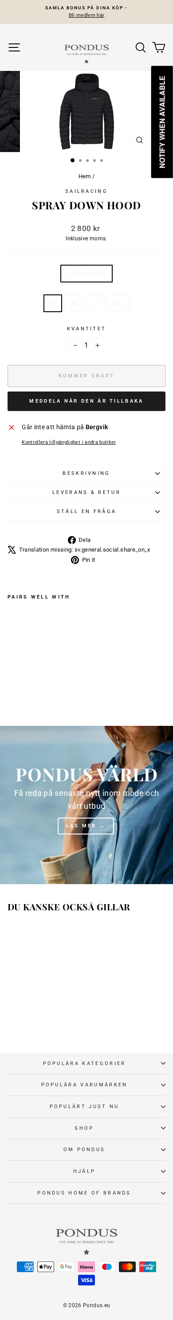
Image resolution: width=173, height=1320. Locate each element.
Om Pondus (84, 1149)
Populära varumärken (84, 1085)
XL (118, 303)
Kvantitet (86, 329)
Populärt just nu (84, 1106)
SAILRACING (86, 191)
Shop (84, 1128)
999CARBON (86, 273)
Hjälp (84, 1171)
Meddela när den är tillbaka (86, 401)
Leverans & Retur (86, 492)
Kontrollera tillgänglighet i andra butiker (69, 442)
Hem (85, 176)
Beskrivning (86, 473)
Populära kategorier (84, 1063)
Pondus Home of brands (84, 1193)
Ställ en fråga (86, 511)
